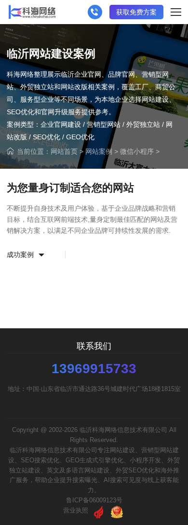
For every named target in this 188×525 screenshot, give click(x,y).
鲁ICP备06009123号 (94, 500)
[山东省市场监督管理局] (116, 510)
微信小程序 (137, 151)
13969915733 (94, 369)
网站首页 (64, 151)
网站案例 (98, 151)
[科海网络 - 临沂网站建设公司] (32, 12)
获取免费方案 (136, 12)
